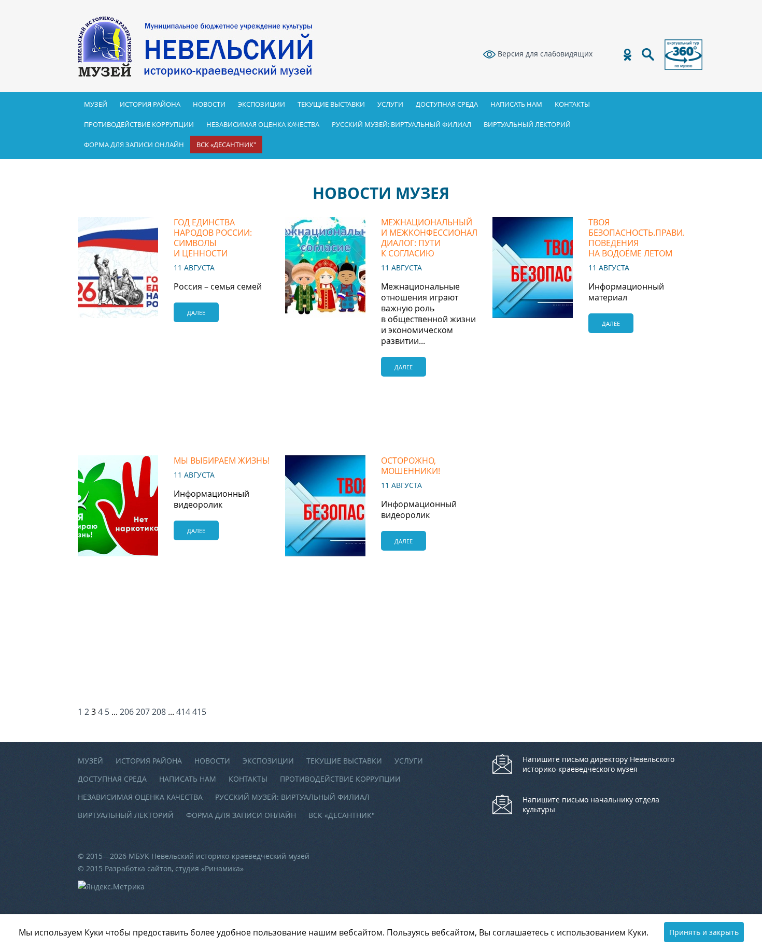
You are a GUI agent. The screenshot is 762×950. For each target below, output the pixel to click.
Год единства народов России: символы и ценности (213, 238)
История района (150, 104)
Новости (209, 104)
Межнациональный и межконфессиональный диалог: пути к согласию (441, 238)
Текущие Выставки (331, 104)
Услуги (390, 104)
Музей (95, 104)
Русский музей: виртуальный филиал (401, 124)
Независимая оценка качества (262, 124)
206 (127, 711)
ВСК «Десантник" (226, 144)
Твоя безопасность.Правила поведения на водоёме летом (641, 238)
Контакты (572, 104)
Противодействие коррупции (139, 124)
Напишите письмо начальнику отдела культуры (591, 804)
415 (199, 711)
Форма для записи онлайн (134, 144)
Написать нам (516, 104)
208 (159, 711)
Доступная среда (447, 104)
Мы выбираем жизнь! (222, 460)
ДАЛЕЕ (196, 312)
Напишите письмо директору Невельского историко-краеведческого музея (598, 764)
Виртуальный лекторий (527, 124)
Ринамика (222, 868)
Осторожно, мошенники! (410, 466)
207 (143, 711)
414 (183, 711)
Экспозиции (261, 104)
